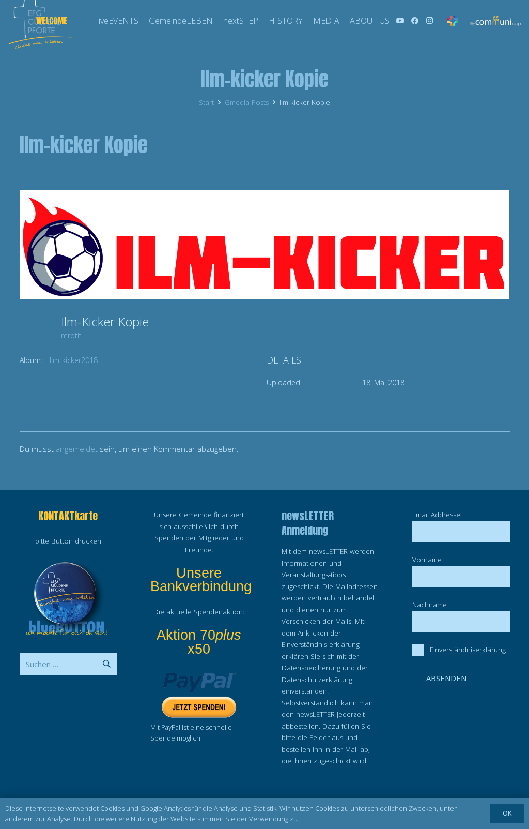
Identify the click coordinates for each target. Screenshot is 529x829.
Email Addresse (436, 514)
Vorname (427, 559)
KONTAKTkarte (68, 516)
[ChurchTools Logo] (452, 21)
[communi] (495, 21)
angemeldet (77, 449)
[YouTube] (400, 20)
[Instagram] (429, 20)
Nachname (429, 604)
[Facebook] (415, 20)
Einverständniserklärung (468, 649)
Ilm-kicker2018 (74, 360)
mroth (71, 335)
